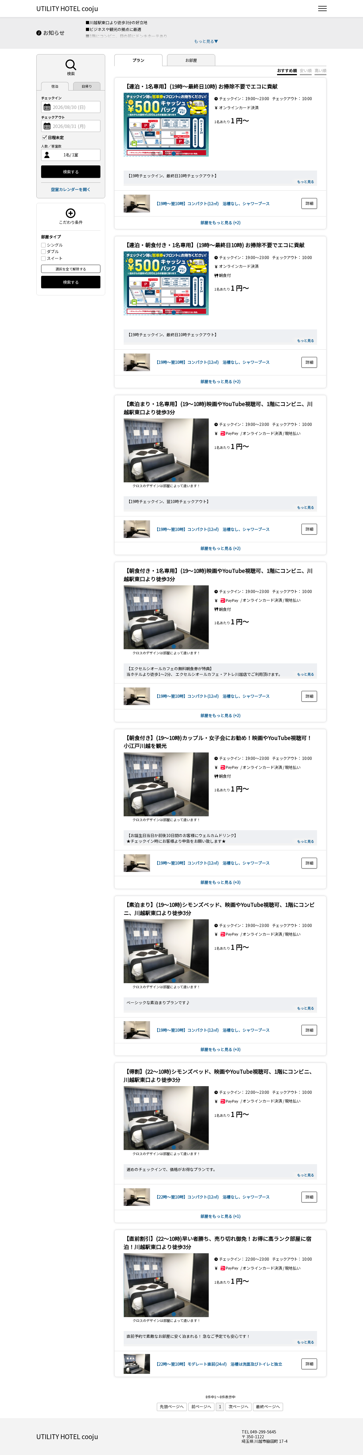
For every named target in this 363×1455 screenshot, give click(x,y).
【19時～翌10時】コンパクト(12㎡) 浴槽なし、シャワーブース (212, 203)
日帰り (87, 86)
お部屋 (191, 60)
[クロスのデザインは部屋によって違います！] (166, 450)
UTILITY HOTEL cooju (67, 8)
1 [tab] (152, 153)
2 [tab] (159, 153)
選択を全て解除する (71, 268)
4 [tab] (173, 153)
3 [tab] (166, 153)
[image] (166, 124)
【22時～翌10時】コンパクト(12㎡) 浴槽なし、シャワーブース (212, 1197)
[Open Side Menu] (322, 8)
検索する (71, 171)
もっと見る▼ (206, 41)
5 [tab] (180, 153)
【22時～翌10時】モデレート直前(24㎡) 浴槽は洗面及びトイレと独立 (218, 1364)
